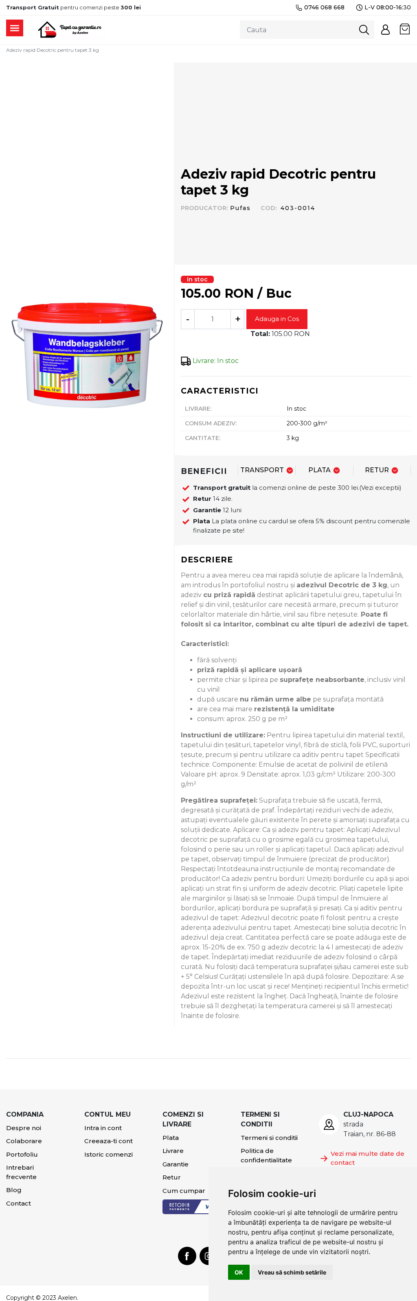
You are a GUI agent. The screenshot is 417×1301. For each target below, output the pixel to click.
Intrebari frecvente (21, 1172)
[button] (385, 29)
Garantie (175, 1164)
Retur (171, 1177)
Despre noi (23, 1128)
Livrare (173, 1151)
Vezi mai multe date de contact (367, 1158)
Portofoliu (22, 1154)
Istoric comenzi (108, 1154)
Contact (18, 1203)
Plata (170, 1138)
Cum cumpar (183, 1191)
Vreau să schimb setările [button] (292, 1272)
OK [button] (239, 1272)
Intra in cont (103, 1128)
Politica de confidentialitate (266, 1155)
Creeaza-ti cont (108, 1141)
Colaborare (24, 1141)
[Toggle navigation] (14, 28)
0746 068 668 (324, 7)
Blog (14, 1190)
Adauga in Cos (277, 319)
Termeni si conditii (269, 1138)
